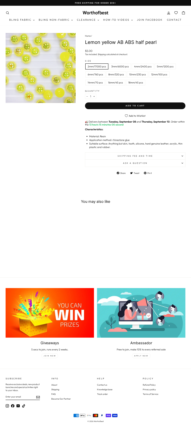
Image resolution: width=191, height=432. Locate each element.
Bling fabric (20, 19)
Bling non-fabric (55, 19)
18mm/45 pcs (135, 82)
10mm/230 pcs (137, 74)
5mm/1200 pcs (165, 66)
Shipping (102, 54)
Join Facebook (150, 19)
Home (88, 36)
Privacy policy (149, 389)
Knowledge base (104, 389)
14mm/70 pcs (95, 82)
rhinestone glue (121, 140)
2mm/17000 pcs (97, 66)
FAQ (53, 394)
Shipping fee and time (135, 156)
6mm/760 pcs (95, 74)
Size (88, 61)
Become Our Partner (61, 398)
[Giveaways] (50, 313)
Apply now (141, 356)
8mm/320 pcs (116, 74)
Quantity (92, 91)
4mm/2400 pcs (143, 66)
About (54, 385)
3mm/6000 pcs (120, 66)
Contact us (102, 385)
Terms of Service (150, 394)
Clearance (87, 19)
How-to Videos (116, 19)
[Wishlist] (176, 12)
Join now (50, 356)
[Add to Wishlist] (45, 214)
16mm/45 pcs (115, 82)
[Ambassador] (141, 313)
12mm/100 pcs (159, 74)
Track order (102, 394)
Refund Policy (149, 385)
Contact (174, 19)
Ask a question (135, 163)
